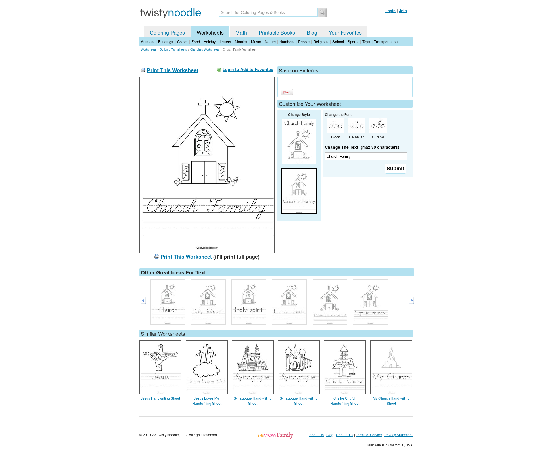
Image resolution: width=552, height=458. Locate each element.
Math (241, 32)
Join (403, 10)
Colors (182, 41)
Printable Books (277, 32)
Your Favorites (345, 32)
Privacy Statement (398, 434)
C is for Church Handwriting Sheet (344, 401)
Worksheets (210, 32)
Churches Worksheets (204, 49)
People (304, 41)
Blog (312, 32)
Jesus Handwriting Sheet (160, 398)
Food (195, 41)
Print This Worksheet (172, 70)
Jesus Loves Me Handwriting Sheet (206, 401)
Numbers (286, 41)
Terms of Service (369, 434)
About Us (316, 434)
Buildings (165, 41)
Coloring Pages (167, 32)
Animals (147, 41)
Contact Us (344, 434)
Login (390, 10)
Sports (353, 41)
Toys (366, 41)
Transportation (386, 41)
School (338, 41)
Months (241, 41)
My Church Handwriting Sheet (391, 401)
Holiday (210, 41)
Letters (225, 41)
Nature (270, 41)
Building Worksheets (173, 49)
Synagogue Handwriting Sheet (253, 401)
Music (256, 41)
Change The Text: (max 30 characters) (362, 147)
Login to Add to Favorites (248, 69)
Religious (321, 41)
